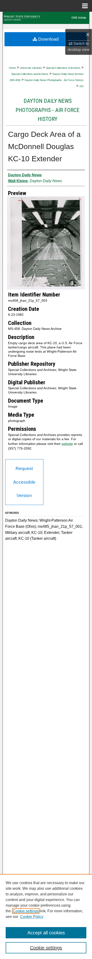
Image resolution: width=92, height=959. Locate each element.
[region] (46, 916)
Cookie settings (26, 911)
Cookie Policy (31, 917)
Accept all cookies (46, 932)
